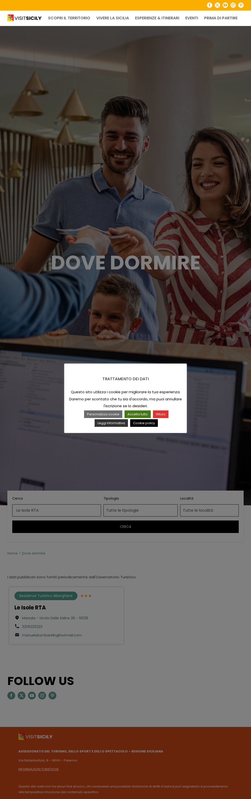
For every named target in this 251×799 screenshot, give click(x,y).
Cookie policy (144, 423)
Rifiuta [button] (160, 414)
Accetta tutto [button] (137, 414)
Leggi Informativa (111, 423)
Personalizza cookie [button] (103, 414)
